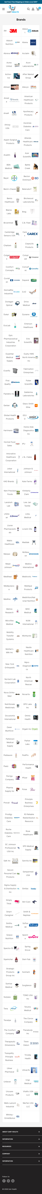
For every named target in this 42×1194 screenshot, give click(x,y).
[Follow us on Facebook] (4, 1180)
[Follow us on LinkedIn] (12, 1180)
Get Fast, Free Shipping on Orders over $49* (21, 2)
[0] (37, 9)
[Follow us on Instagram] (8, 1180)
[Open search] (28, 9)
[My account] (33, 9)
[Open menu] (3, 9)
